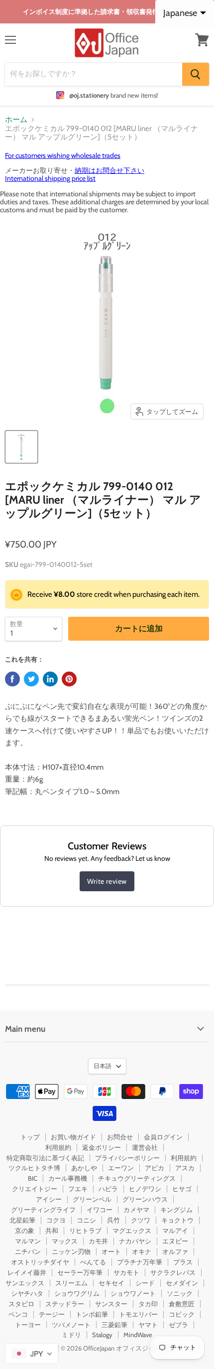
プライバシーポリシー (127, 1158)
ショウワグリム (77, 1293)
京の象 (24, 1230)
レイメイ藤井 (26, 1272)
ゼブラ (178, 1325)
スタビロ (21, 1304)
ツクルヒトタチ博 (34, 1168)
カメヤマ (136, 1210)
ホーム (16, 120)
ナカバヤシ (135, 1241)
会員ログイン (163, 1137)
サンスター (111, 1304)
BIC (32, 1178)
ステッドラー (64, 1304)
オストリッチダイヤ (40, 1262)
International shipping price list (50, 178)
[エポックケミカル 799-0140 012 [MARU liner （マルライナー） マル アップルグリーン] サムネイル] (21, 447)
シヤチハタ (27, 1293)
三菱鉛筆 (114, 1325)
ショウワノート (133, 1293)
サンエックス (24, 1283)
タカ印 (148, 1304)
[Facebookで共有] (12, 679)
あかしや (84, 1168)
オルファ (175, 1251)
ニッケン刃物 (71, 1251)
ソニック (180, 1293)
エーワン (121, 1168)
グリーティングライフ (43, 1210)
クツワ (140, 1220)
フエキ (78, 1189)
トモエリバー (138, 1314)
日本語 (102, 1066)
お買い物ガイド (73, 1137)
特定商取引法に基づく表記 (45, 1158)
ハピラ (108, 1189)
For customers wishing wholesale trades (62, 155)
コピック (182, 1314)
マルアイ (175, 1230)
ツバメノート (71, 1325)
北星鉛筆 (22, 1220)
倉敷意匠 (182, 1304)
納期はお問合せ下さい (109, 170)
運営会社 (145, 1147)
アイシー (49, 1199)
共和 (51, 1230)
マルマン (28, 1241)
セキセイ (111, 1283)
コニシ (86, 1220)
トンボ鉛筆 (92, 1314)
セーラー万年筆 (80, 1272)
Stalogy (102, 1335)
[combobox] (31, 1353)
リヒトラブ (85, 1230)
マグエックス (131, 1230)
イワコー (99, 1210)
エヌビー (175, 1241)
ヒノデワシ (145, 1189)
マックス (65, 1241)
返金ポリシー (101, 1147)
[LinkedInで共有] (50, 679)
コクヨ (56, 1220)
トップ (30, 1137)
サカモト (126, 1272)
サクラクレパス (173, 1272)
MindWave (137, 1335)
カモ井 (98, 1241)
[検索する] (195, 74)
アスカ (185, 1168)
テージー (52, 1314)
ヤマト (148, 1325)
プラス (183, 1262)
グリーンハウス (145, 1199)
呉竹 (113, 1220)
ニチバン (28, 1251)
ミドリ (71, 1335)
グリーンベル (92, 1199)
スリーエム (71, 1283)
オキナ (141, 1251)
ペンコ (18, 1314)
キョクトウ (177, 1220)
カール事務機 (67, 1178)
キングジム (176, 1210)
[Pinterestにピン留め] (69, 679)
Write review (107, 881)
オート (111, 1251)
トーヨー (28, 1325)
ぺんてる (93, 1262)
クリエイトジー (34, 1189)
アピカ (154, 1168)
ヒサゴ (182, 1189)
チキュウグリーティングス (137, 1178)
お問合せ (120, 1137)
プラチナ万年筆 (139, 1262)
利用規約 (58, 1147)
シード (145, 1283)
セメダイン (182, 1283)
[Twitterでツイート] (31, 679)
